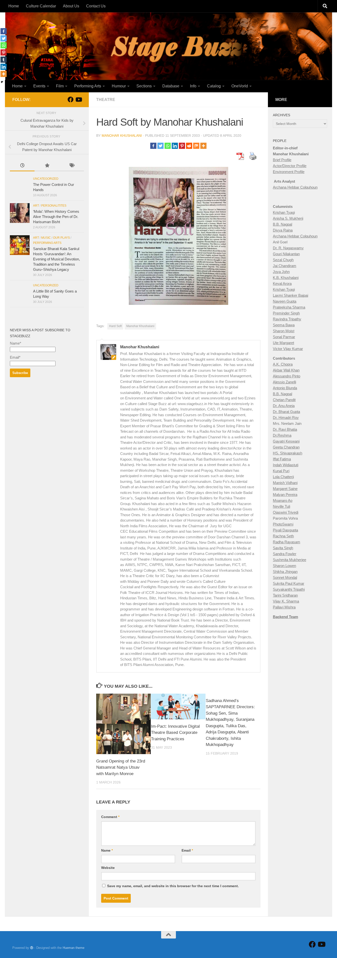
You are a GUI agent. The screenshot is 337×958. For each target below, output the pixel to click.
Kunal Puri (281, 471)
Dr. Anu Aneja (284, 406)
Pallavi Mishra (284, 607)
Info (193, 86)
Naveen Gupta (284, 301)
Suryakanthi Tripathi (289, 589)
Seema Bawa (284, 325)
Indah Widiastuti (285, 465)
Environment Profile (288, 172)
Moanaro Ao (282, 500)
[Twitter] (160, 146)
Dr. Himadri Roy (286, 417)
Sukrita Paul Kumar (288, 583)
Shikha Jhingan (285, 571)
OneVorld (239, 86)
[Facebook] (153, 146)
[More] (203, 146)
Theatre (105, 100)
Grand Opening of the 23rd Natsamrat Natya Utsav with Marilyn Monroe (120, 767)
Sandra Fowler (284, 554)
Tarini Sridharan (285, 595)
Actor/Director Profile (289, 166)
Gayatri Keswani (286, 441)
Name (107, 850)
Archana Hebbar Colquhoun (295, 187)
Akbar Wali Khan (286, 370)
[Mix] (196, 146)
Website (108, 868)
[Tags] (71, 166)
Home (13, 6)
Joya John (281, 272)
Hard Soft (115, 326)
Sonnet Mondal (285, 577)
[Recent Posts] (22, 166)
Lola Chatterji (283, 477)
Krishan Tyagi (284, 212)
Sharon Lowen (284, 566)
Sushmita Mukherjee (289, 560)
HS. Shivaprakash (287, 453)
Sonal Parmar (284, 337)
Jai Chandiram (284, 266)
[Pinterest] (182, 146)
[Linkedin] (175, 146)
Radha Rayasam (286, 542)
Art (36, 205)
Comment (110, 817)
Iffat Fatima (282, 459)
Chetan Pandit (284, 400)
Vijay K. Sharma (286, 601)
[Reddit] (189, 146)
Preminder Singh (286, 313)
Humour (119, 86)
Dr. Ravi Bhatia (285, 429)
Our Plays (61, 237)
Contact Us (96, 6)
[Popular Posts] (47, 166)
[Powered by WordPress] (31, 947)
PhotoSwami (283, 524)
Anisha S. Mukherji (288, 218)
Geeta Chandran (286, 447)
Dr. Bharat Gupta (286, 412)
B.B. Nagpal (282, 224)
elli (294, 382)
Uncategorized (45, 178)
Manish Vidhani (285, 483)
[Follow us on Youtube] (78, 99)
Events (39, 86)
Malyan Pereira (285, 494)
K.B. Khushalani (286, 277)
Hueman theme (73, 948)
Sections (144, 86)
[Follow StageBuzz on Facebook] (71, 99)
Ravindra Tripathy (287, 319)
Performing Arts (87, 86)
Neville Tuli (281, 506)
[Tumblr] (3, 60)
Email (187, 850)
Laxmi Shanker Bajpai (290, 295)
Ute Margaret (283, 343)
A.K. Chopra (283, 364)
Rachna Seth (283, 536)
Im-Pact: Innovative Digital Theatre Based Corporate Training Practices (175, 732)
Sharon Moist (283, 331)
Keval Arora (282, 283)
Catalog (214, 86)
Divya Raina (283, 230)
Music (46, 237)
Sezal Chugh (283, 260)
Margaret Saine (285, 489)
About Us (71, 6)
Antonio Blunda (285, 388)
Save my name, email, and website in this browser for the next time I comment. (173, 886)
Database (170, 86)
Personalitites (53, 205)
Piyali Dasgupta (285, 530)
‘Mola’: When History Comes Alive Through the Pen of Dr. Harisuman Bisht (56, 216)
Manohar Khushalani (122, 135)
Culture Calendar (41, 6)
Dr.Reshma (282, 435)
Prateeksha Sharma (289, 307)
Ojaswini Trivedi (285, 512)
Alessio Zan (282, 382)
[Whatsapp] (168, 146)
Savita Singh (283, 548)
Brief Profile (282, 160)
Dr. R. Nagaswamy (288, 248)
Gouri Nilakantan (286, 254)
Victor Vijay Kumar (288, 349)
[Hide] (2, 82)
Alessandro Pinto (286, 376)
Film (60, 86)
